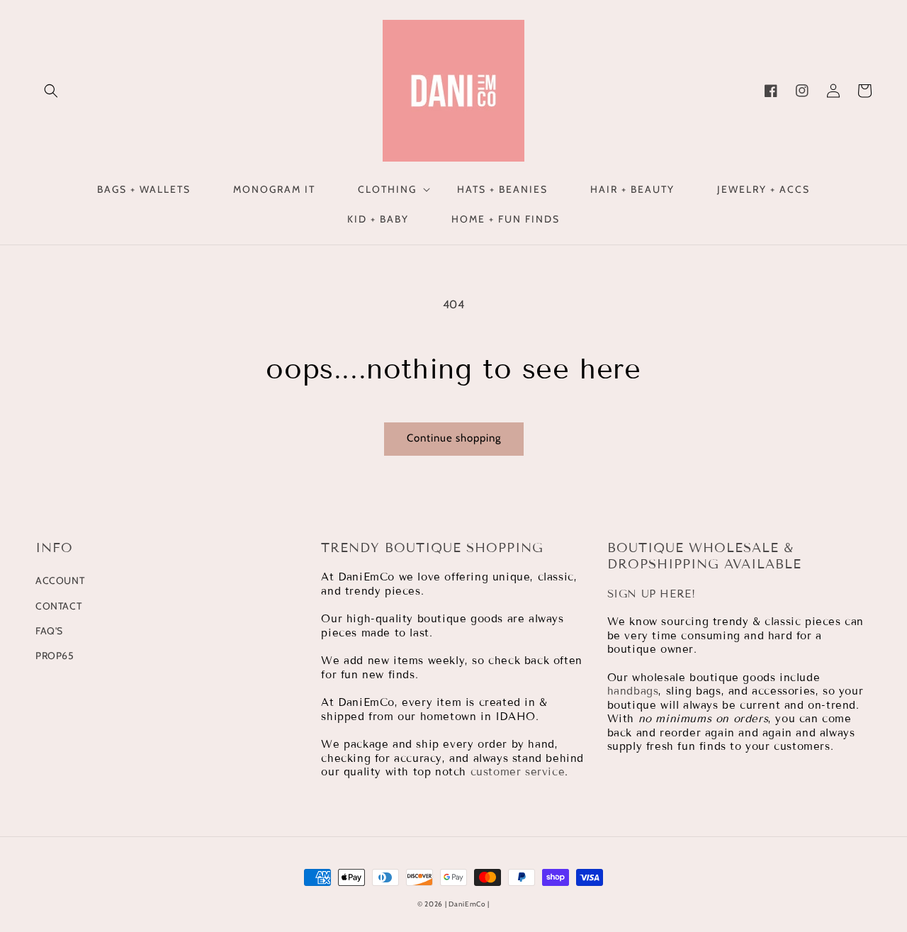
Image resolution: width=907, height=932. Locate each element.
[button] (51, 90)
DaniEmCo (467, 904)
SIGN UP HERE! (651, 594)
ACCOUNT (59, 580)
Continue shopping (454, 438)
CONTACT (58, 606)
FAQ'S (49, 630)
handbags (633, 691)
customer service (518, 771)
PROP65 (54, 655)
